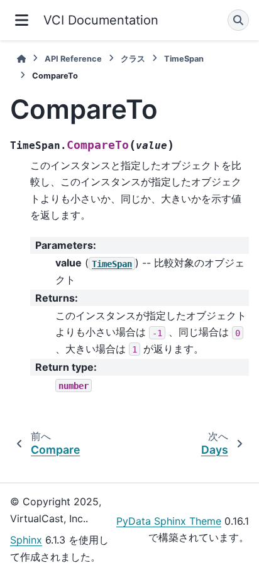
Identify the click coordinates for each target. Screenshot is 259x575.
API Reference (73, 58)
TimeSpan (184, 58)
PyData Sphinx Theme (168, 521)
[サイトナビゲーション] (21, 20)
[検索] (238, 20)
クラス (133, 58)
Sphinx (26, 540)
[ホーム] (21, 58)
